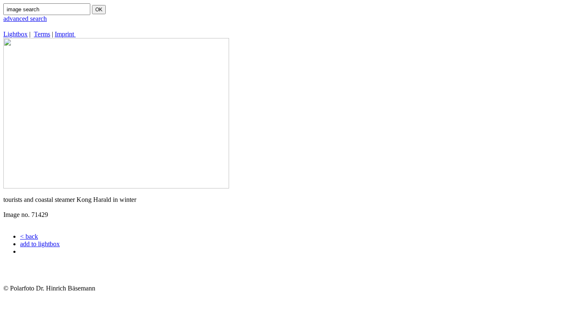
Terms (42, 34)
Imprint (65, 34)
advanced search (25, 18)
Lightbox (15, 34)
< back (29, 236)
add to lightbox (40, 243)
